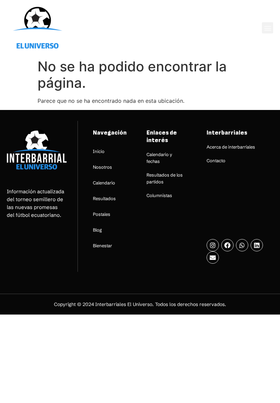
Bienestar (102, 245)
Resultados (104, 198)
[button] (267, 27)
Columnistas (159, 195)
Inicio (98, 151)
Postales (101, 214)
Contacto (216, 160)
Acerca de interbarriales (231, 147)
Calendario (104, 182)
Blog (97, 230)
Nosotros (102, 167)
